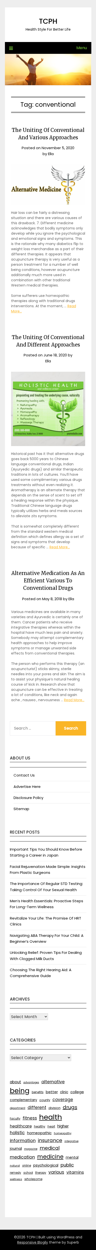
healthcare (21, 1126)
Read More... (59, 547)
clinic (64, 1092)
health (50, 1117)
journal (16, 1148)
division (54, 1108)
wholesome (33, 1179)
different (37, 1107)
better (52, 1091)
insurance (50, 1140)
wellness (16, 1179)
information (23, 1140)
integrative (71, 1141)
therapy (40, 1173)
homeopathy (62, 1133)
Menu (81, 48)
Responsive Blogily (32, 1242)
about (15, 1082)
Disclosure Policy (28, 797)
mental (72, 1157)
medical (50, 1148)
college (77, 1091)
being (20, 1091)
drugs (70, 1107)
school (28, 1173)
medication (22, 1157)
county (44, 1100)
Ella (51, 153)
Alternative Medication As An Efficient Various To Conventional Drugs (48, 580)
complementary (23, 1099)
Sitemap (21, 808)
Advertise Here (27, 786)
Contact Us (24, 775)
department (17, 1108)
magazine (30, 1149)
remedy (15, 1173)
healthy (39, 1126)
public (67, 1165)
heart (51, 1126)
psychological (45, 1165)
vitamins (75, 1172)
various (56, 1172)
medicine (50, 1157)
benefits (38, 1092)
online (26, 1166)
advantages (31, 1082)
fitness (30, 1118)
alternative (53, 1082)
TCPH (48, 21)
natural (15, 1166)
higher (63, 1126)
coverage (62, 1100)
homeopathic (39, 1132)
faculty (15, 1118)
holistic (17, 1133)
